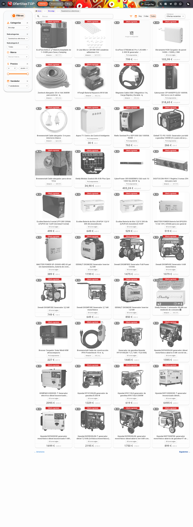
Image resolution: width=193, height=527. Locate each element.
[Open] (26, 56)
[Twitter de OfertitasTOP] (160, 4)
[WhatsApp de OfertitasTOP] (180, 4)
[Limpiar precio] (27, 64)
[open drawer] (3, 4)
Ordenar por (170, 14)
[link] (53, 39)
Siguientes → (184, 452)
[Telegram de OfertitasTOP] (170, 4)
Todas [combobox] (10, 47)
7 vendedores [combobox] (13, 86)
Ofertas (43, 4)
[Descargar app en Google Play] (147, 3)
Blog (68, 4)
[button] (38, 11)
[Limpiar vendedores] (27, 81)
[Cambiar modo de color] (188, 4)
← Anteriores (39, 452)
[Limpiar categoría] (27, 23)
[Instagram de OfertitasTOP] (175, 4)
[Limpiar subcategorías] (27, 34)
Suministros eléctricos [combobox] (16, 39)
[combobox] (16, 56)
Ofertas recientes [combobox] (174, 16)
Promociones (56, 4)
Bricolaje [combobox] (11, 28)
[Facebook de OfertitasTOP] (165, 4)
